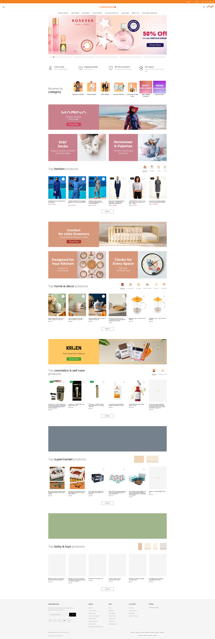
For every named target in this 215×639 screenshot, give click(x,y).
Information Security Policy (96, 627)
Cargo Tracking (133, 616)
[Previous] (69, 89)
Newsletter (132, 613)
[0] (207, 7)
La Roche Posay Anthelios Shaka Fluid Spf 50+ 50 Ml (116, 404)
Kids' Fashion (86, 13)
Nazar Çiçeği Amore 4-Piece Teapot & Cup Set (97, 319)
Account (131, 608)
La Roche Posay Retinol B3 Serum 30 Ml (136, 404)
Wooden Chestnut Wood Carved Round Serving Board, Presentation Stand (117, 320)
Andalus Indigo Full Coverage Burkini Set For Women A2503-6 (77, 202)
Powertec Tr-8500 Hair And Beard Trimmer (76, 404)
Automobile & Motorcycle (149, 13)
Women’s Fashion (63, 13)
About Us (91, 608)
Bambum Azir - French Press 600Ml (157, 319)
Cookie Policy (92, 618)
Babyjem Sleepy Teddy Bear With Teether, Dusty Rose (56, 579)
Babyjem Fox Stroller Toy (96, 578)
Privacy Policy (92, 613)
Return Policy (112, 616)
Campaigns (112, 613)
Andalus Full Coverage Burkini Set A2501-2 (56, 201)
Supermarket (125, 13)
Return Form (112, 618)
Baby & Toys (135, 13)
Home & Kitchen (97, 13)
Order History (132, 610)
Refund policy (92, 624)
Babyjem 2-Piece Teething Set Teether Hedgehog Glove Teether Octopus (76, 580)
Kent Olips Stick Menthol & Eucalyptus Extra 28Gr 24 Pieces (96, 493)
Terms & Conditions (94, 616)
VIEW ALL (107, 211)
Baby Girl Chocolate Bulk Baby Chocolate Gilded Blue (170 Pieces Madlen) (117, 493)
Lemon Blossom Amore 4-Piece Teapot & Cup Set (76, 319)
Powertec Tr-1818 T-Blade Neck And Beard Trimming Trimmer (96, 405)
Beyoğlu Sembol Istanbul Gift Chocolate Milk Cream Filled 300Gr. (56, 493)
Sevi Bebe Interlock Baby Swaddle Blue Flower (156, 579)
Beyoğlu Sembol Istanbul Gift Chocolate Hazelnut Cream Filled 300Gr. (76, 493)
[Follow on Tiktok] (213, 2)
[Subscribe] (72, 615)
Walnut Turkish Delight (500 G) (157, 492)
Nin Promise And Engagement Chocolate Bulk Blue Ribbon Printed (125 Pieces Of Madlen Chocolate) (137, 493)
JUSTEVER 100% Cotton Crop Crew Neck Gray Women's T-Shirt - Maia (137, 202)
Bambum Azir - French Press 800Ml (137, 319)
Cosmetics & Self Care (111, 13)
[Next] (167, 89)
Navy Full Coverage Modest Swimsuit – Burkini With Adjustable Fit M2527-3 (117, 202)
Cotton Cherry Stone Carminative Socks (115, 579)
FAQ (110, 608)
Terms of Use (92, 610)
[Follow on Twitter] (205, 2)
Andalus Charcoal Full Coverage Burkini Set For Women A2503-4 (96, 202)
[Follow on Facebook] (202, 2)
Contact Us (112, 621)
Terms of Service (93, 621)
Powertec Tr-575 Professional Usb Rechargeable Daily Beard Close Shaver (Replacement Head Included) (57, 406)
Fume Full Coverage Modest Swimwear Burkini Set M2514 (157, 201)
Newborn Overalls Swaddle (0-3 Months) (136, 579)
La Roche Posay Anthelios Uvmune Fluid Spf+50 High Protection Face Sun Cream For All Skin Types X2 (157, 406)
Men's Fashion (75, 13)
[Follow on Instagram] (208, 2)
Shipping (111, 610)
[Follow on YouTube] (210, 2)
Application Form (113, 624)
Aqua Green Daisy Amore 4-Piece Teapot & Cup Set (56, 319)
